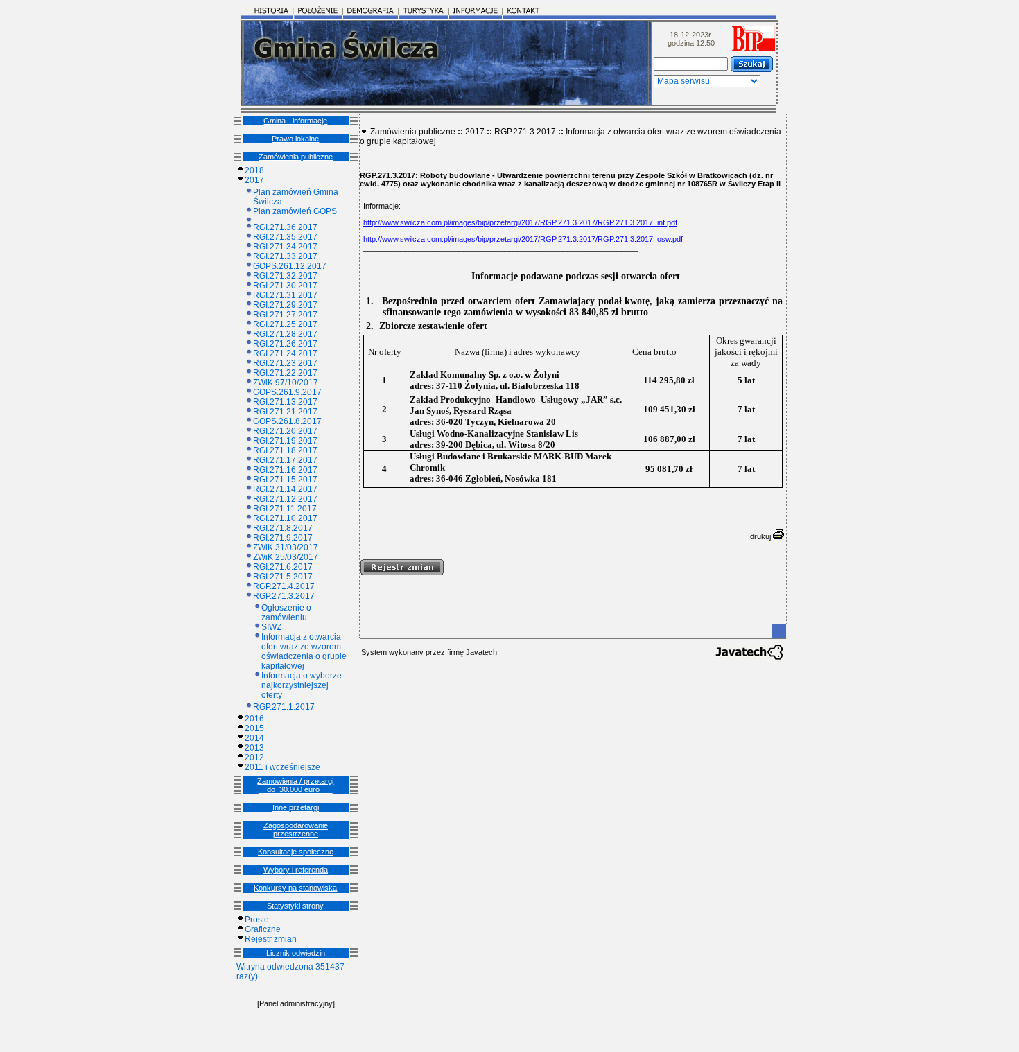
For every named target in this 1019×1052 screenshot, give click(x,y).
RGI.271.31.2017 (285, 295)
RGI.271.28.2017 (285, 334)
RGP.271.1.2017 (284, 707)
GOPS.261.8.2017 (287, 421)
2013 (254, 748)
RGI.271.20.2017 (285, 431)
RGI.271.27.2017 (285, 314)
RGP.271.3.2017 (284, 596)
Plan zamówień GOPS (295, 211)
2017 (254, 180)
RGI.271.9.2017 (283, 538)
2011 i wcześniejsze (282, 767)
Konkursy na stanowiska (295, 888)
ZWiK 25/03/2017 (285, 557)
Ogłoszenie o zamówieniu (286, 612)
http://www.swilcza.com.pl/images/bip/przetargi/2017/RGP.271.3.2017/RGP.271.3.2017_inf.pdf (520, 222)
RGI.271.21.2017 (285, 412)
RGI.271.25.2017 (285, 324)
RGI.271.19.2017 (285, 441)
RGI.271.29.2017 (285, 305)
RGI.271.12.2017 (285, 499)
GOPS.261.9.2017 (287, 392)
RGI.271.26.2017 (285, 344)
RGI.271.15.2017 (285, 479)
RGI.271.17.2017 (285, 460)
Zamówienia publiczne (296, 156)
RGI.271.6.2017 (283, 567)
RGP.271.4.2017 (284, 586)
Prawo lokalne (295, 138)
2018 (254, 170)
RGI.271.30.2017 (285, 285)
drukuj (761, 536)
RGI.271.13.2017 (285, 402)
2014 (254, 738)
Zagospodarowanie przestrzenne (295, 829)
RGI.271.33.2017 (285, 256)
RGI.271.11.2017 (285, 509)
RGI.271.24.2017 (285, 353)
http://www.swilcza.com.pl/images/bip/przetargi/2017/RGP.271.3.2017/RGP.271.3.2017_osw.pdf (523, 239)
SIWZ (271, 627)
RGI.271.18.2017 (285, 450)
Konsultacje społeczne (295, 852)
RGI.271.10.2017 (285, 518)
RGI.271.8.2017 (283, 528)
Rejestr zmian (271, 939)
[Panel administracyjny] (296, 1003)
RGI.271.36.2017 (285, 227)
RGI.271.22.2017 (285, 373)
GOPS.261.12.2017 (289, 266)
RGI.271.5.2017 (283, 576)
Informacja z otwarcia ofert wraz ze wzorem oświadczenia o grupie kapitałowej (304, 651)
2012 (254, 757)
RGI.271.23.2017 (285, 363)
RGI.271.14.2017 (285, 489)
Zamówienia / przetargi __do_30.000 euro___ (295, 785)
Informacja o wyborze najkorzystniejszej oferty (301, 685)
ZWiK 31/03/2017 (285, 547)
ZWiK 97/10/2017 (285, 382)
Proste (257, 919)
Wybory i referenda (295, 870)
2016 (254, 719)
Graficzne (263, 929)
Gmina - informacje (295, 120)
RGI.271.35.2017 (285, 237)
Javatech (481, 652)
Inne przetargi (295, 807)
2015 (254, 728)
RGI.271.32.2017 (285, 276)
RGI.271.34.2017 (285, 247)
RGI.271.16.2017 (285, 470)
